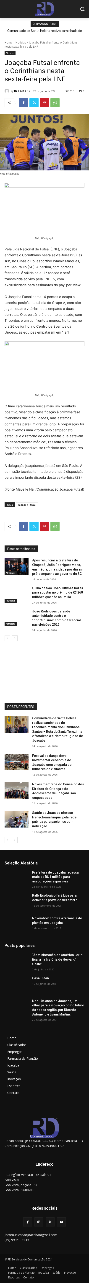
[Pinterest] (44, 102)
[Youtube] (61, 1221)
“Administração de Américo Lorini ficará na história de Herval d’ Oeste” (57, 959)
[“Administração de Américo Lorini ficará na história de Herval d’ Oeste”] (17, 961)
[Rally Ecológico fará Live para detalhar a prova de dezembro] (17, 901)
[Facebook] (23, 102)
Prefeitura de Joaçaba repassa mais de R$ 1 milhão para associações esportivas (55, 877)
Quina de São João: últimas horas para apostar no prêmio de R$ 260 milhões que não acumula (57, 592)
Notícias (21, 42)
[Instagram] (38, 1221)
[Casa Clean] (17, 984)
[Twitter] (34, 102)
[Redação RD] (7, 91)
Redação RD (22, 91)
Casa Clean (40, 978)
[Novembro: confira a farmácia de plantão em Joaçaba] (17, 924)
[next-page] (15, 638)
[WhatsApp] (55, 102)
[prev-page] (7, 638)
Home (9, 42)
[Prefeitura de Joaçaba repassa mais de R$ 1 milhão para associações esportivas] (17, 878)
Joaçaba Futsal (27, 504)
